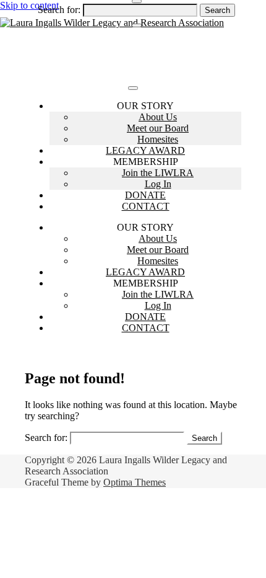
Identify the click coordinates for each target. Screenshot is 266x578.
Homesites (157, 139)
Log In (158, 184)
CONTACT (145, 206)
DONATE (145, 195)
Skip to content (29, 5)
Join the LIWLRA (158, 172)
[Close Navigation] (137, 25)
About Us (158, 117)
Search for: (59, 9)
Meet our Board (158, 128)
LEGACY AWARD (145, 150)
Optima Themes (134, 482)
